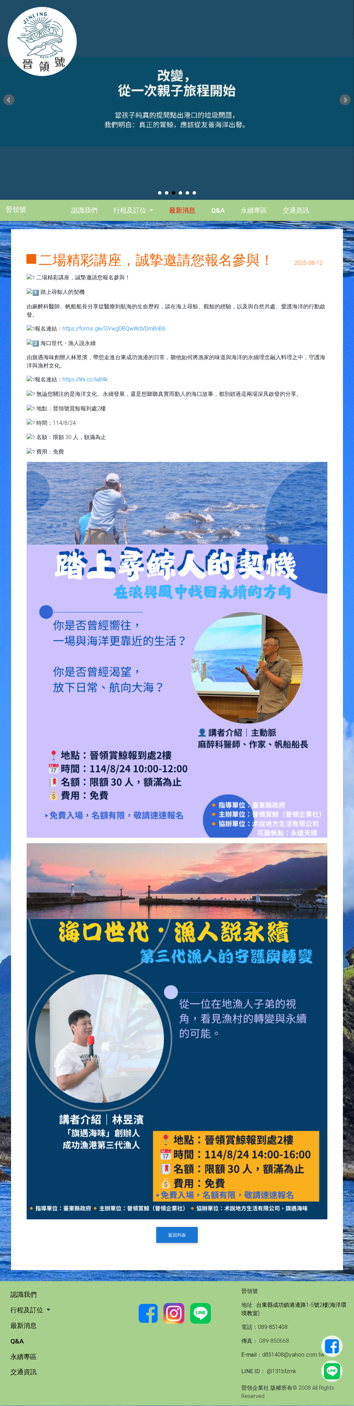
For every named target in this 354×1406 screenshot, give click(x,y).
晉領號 (16, 209)
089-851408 (273, 1326)
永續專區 (254, 210)
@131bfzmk (281, 1371)
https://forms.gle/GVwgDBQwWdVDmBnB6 (114, 328)
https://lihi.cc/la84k (85, 379)
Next (345, 99)
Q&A (218, 210)
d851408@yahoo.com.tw (293, 1354)
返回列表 (177, 1235)
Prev (9, 99)
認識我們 (84, 210)
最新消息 (182, 210)
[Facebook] (332, 1346)
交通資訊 (296, 210)
